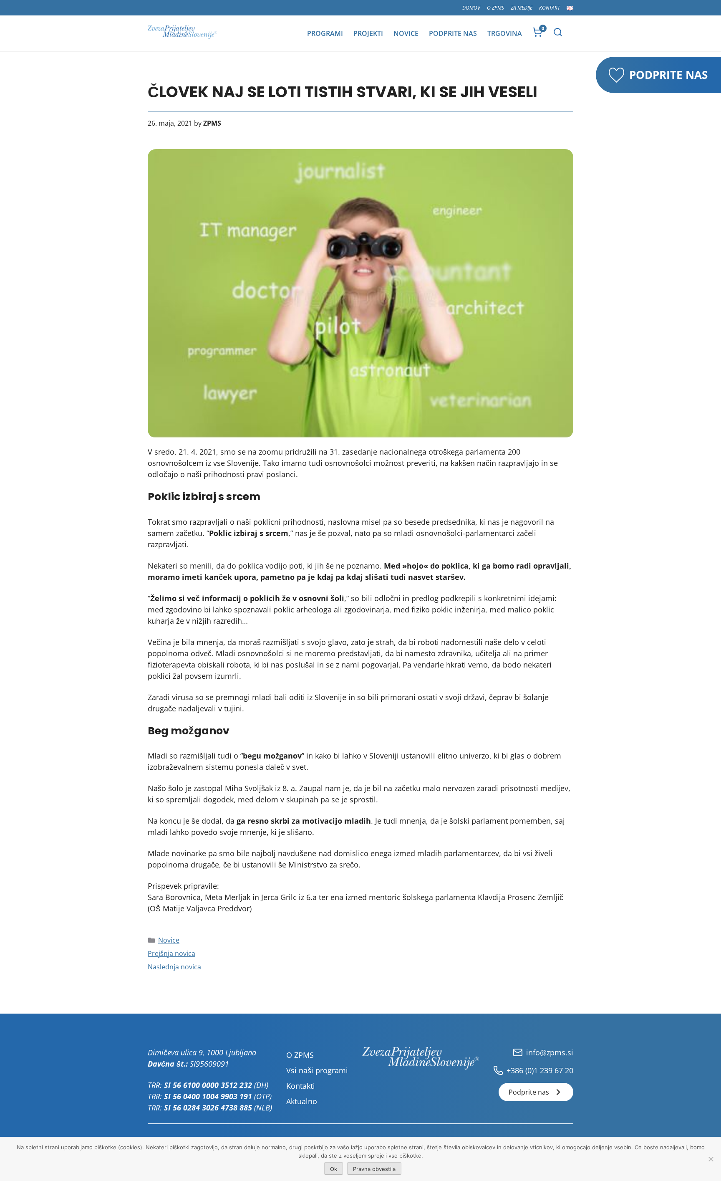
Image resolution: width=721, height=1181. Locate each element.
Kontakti (300, 1086)
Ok (333, 1169)
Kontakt (549, 7)
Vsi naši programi (317, 1070)
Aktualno (301, 1101)
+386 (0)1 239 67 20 (540, 1070)
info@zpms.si (549, 1052)
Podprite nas (453, 33)
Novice (405, 33)
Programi (325, 33)
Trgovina (504, 33)
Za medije (521, 7)
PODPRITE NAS (668, 74)
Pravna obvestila (374, 1169)
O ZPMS (495, 7)
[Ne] (710, 1159)
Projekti (368, 33)
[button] (558, 32)
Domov (471, 7)
